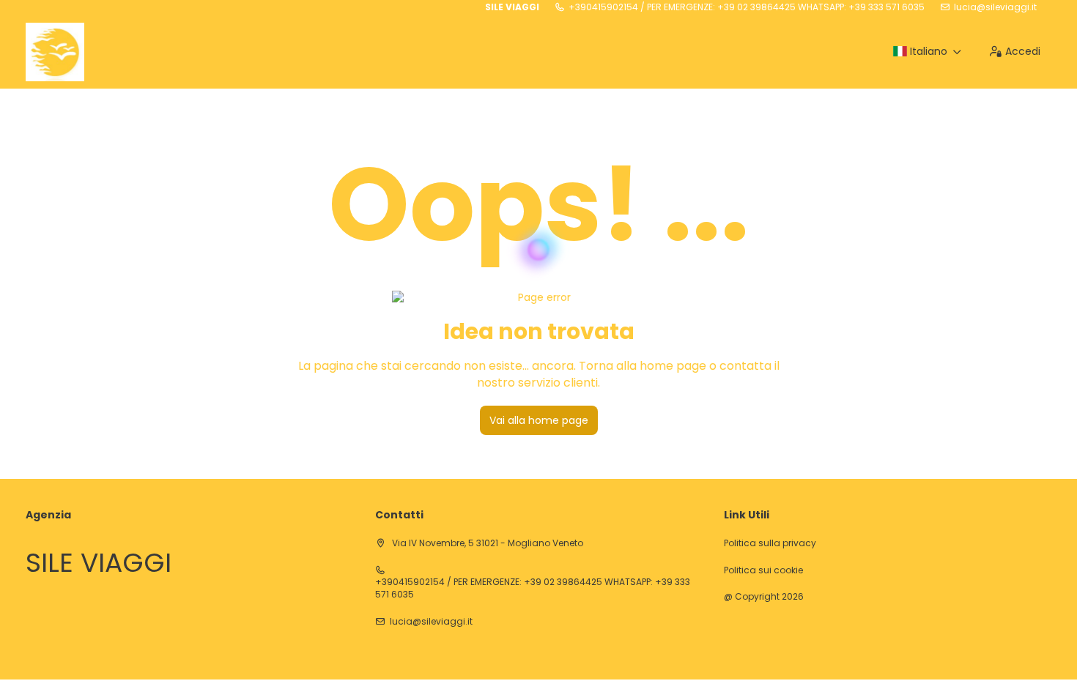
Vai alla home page (538, 420)
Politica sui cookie (763, 570)
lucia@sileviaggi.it (995, 7)
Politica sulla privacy (770, 543)
